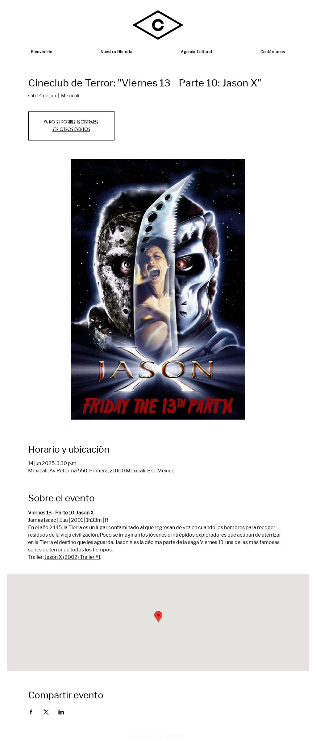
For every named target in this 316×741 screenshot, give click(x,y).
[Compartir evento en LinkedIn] (61, 712)
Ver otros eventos (71, 130)
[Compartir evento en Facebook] (31, 712)
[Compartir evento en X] (46, 712)
